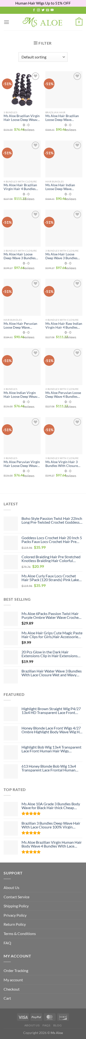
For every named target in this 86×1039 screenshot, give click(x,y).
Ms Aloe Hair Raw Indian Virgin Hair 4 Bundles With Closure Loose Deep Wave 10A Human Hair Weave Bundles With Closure (63, 325)
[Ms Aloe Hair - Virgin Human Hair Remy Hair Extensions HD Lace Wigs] (43, 22)
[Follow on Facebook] (33, 10)
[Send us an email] (47, 10)
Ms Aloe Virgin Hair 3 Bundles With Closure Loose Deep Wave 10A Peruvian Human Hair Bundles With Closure (61, 464)
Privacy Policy (15, 915)
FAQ (7, 943)
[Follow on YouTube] (52, 10)
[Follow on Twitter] (43, 10)
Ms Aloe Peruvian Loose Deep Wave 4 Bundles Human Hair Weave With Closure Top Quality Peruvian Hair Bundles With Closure (63, 394)
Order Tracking (16, 970)
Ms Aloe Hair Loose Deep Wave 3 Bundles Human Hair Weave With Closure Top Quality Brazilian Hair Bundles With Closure (20, 256)
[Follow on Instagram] (38, 10)
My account (13, 979)
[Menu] (6, 22)
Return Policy (15, 924)
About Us (11, 887)
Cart (7, 998)
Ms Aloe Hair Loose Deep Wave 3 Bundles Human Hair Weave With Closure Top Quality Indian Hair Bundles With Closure (61, 256)
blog (57, 1025)
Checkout (12, 989)
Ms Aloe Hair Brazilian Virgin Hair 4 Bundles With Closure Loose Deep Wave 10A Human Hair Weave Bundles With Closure (21, 187)
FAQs (46, 1025)
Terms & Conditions (20, 933)
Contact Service (16, 896)
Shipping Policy (16, 906)
